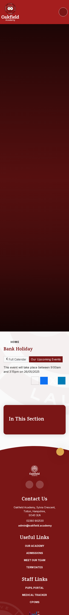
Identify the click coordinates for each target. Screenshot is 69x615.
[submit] (63, 11)
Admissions (34, 553)
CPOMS (34, 602)
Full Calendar (17, 359)
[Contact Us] (40, 485)
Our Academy (34, 545)
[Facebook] (29, 485)
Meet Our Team (34, 560)
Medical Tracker (34, 594)
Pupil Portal (34, 587)
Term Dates (34, 567)
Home (15, 341)
